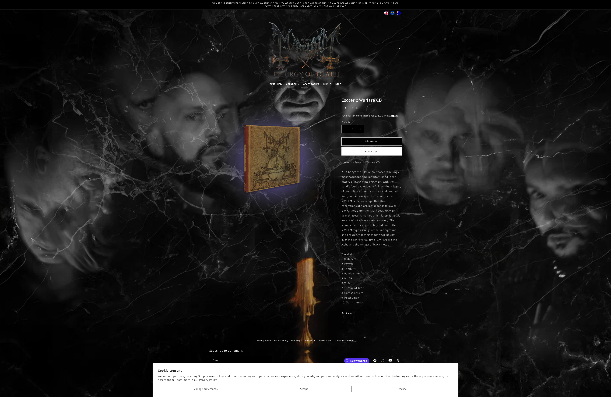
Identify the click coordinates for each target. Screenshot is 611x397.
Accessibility (325, 340)
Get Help (295, 340)
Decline (402, 389)
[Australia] (399, 14)
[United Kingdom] (386, 14)
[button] (213, 49)
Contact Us (309, 340)
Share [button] (348, 313)
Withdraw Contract (344, 340)
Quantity (345, 122)
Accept (304, 389)
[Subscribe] (268, 360)
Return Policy (281, 340)
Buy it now (371, 151)
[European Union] (392, 14)
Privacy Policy (208, 380)
